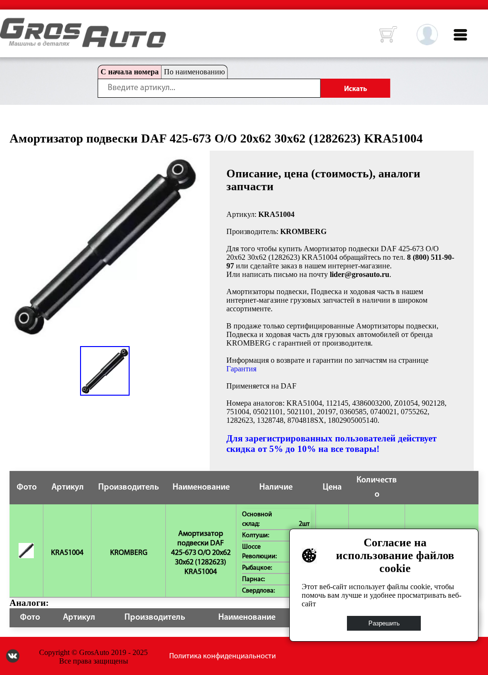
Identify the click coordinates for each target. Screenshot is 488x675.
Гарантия (241, 369)
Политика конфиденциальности (222, 656)
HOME (7, 24)
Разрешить (384, 623)
